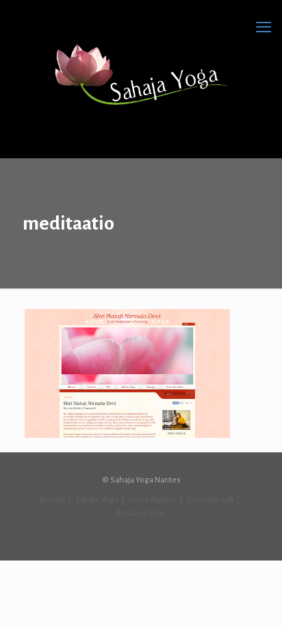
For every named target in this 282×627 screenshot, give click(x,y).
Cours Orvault (210, 499)
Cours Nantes (153, 499)
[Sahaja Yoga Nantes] (141, 75)
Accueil (52, 499)
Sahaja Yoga (96, 499)
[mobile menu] (263, 27)
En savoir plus (141, 512)
